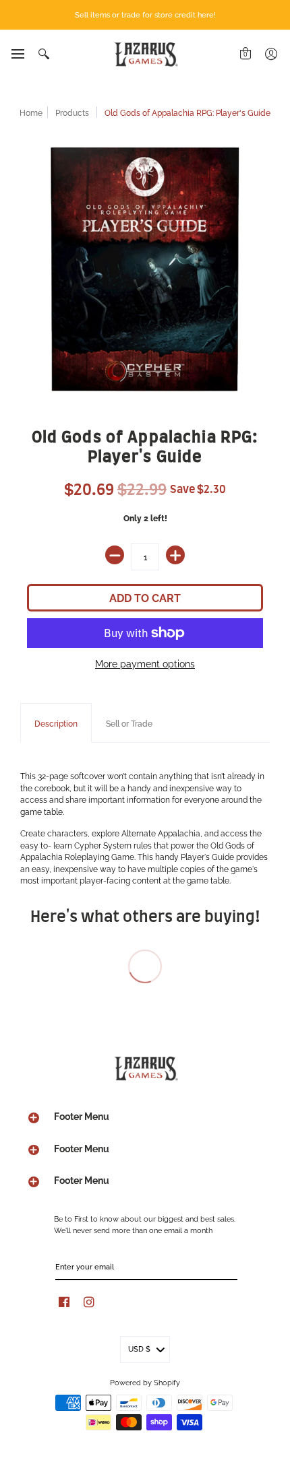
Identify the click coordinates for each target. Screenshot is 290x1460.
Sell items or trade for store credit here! (145, 14)
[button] (17, 54)
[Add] (175, 554)
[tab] (56, 723)
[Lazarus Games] (145, 54)
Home (31, 112)
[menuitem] (17, 54)
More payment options (145, 663)
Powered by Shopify (145, 1382)
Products (72, 112)
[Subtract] (114, 554)
